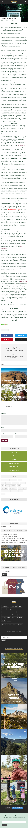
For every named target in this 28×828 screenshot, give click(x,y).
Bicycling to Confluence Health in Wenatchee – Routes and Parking (14, 540)
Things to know (15, 20)
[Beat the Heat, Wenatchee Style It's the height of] (14, 665)
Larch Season (4, 488)
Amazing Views (5, 606)
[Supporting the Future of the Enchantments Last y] (14, 716)
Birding (3, 482)
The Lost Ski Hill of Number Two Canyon (9, 536)
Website (17, 433)
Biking (20, 606)
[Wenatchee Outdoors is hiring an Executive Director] (14, 691)
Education (23, 482)
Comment (4, 413)
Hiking (19, 485)
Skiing (20, 488)
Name (3, 427)
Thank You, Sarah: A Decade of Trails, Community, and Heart (12, 538)
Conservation (5, 329)
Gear (11, 20)
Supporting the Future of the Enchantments (9, 534)
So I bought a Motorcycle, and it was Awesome (13, 356)
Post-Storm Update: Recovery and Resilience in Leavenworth (13, 542)
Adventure (14, 452)
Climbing (9, 482)
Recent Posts (7, 530)
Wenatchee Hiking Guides (6, 624)
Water (8, 491)
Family (6, 485)
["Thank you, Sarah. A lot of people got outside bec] (14, 767)
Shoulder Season (12, 488)
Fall (2, 485)
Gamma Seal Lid (23, 281)
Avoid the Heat (14, 606)
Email (2, 433)
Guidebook (14, 459)
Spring (24, 488)
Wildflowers (14, 491)
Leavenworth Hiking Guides (18, 624)
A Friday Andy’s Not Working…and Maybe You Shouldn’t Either (15, 349)
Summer (3, 491)
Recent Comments (20, 530)
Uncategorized (14, 467)
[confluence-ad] (12, 519)
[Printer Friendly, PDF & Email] (4, 325)
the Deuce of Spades (22, 145)
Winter (9, 620)
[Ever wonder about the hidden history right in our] (14, 742)
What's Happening (14, 470)
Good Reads (12, 485)
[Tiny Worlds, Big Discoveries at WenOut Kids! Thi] (14, 792)
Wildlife (21, 491)
